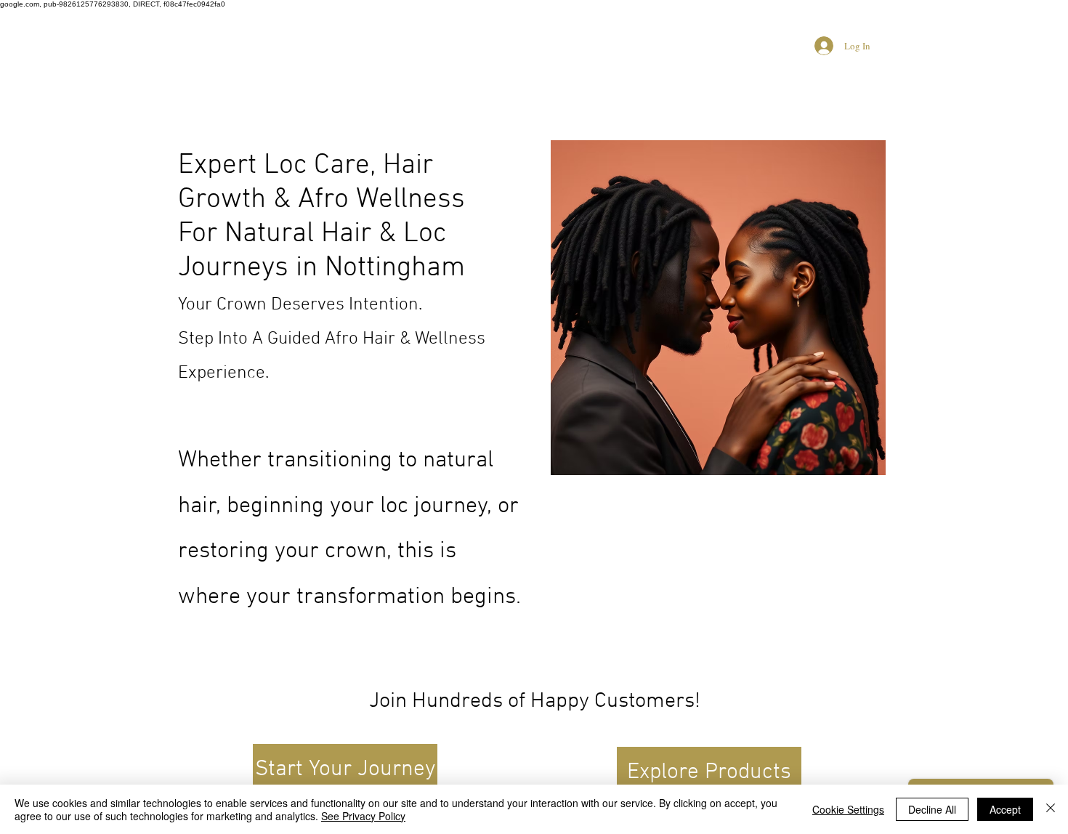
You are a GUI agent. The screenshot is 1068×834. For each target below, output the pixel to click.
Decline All (932, 809)
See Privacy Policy (363, 816)
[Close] (1050, 809)
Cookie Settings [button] (848, 809)
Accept (1005, 809)
